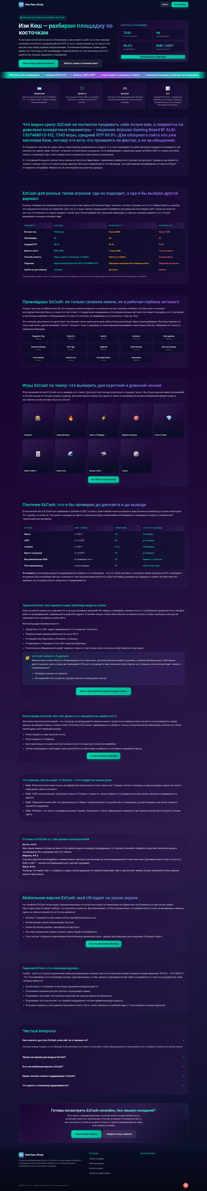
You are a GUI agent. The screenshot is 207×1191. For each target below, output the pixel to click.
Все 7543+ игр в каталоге (103, 479)
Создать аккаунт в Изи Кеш (103, 756)
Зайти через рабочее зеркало (38, 63)
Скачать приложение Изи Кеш (103, 944)
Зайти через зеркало (86, 1134)
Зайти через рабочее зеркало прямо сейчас (103, 691)
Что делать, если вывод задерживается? (46, 1085)
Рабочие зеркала (96, 1163)
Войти (165, 4)
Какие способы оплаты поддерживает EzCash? (49, 1076)
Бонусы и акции (96, 1168)
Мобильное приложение (99, 1173)
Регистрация (180, 4)
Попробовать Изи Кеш (153, 56)
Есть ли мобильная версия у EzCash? (43, 1066)
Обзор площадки (96, 1159)
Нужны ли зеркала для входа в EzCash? (44, 1057)
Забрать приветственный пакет (81, 63)
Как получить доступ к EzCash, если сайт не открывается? (55, 1040)
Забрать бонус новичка (119, 1134)
